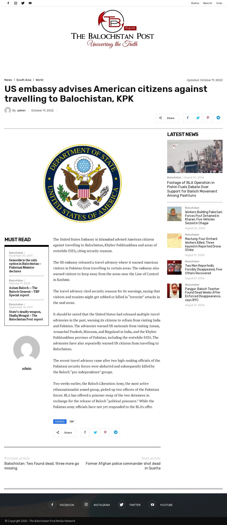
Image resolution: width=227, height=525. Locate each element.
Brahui (195, 3)
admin (21, 110)
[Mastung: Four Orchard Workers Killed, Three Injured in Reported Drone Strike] (174, 240)
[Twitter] (23, 3)
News (8, 79)
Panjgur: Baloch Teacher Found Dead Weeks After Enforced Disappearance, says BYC (203, 294)
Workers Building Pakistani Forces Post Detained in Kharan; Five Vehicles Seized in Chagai (203, 217)
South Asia (23, 79)
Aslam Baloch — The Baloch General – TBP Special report (24, 291)
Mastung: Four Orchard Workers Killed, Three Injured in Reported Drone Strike (203, 244)
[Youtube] (30, 3)
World (39, 79)
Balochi (207, 3)
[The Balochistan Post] (113, 29)
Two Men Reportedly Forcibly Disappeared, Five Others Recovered (203, 269)
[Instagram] (15, 3)
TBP (71, 421)
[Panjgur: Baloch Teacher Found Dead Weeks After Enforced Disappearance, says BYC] (174, 291)
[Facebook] (8, 3)
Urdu (219, 3)
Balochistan (16, 253)
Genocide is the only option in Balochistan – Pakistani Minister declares (25, 265)
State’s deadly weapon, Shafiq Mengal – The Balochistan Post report (26, 315)
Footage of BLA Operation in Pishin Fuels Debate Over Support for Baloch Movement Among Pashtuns (192, 189)
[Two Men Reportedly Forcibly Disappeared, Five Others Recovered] (174, 267)
